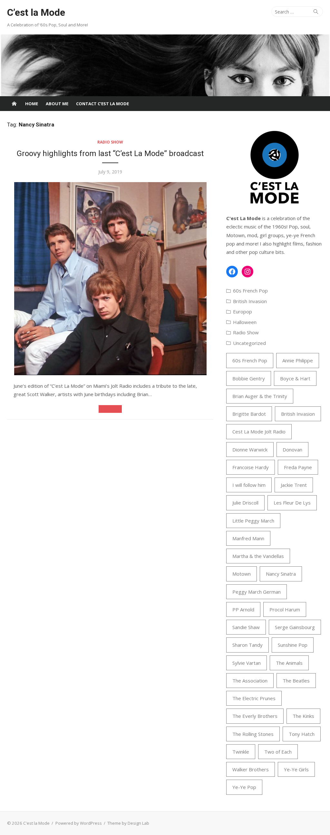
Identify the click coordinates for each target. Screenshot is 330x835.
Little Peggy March (253, 520)
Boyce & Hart (295, 378)
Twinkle (240, 751)
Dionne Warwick (249, 449)
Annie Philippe (297, 360)
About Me (57, 104)
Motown (241, 574)
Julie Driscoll (245, 502)
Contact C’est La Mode (102, 104)
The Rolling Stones (253, 734)
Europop (242, 311)
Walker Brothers (250, 769)
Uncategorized (249, 343)
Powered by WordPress (78, 823)
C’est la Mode (36, 12)
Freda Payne (298, 467)
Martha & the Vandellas (258, 556)
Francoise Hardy (250, 467)
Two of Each (278, 751)
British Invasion (250, 301)
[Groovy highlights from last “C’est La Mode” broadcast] (110, 278)
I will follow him (249, 485)
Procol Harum (284, 609)
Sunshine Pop (292, 645)
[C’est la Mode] (165, 65)
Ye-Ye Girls (296, 769)
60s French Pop (250, 290)
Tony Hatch (302, 734)
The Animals (289, 663)
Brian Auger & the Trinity (259, 396)
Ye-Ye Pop (244, 787)
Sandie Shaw (246, 627)
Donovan (292, 449)
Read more (110, 409)
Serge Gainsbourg (295, 627)
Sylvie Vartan (246, 663)
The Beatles (296, 680)
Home (31, 104)
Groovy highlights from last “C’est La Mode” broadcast (110, 153)
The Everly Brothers (254, 716)
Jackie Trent (294, 485)
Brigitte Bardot (249, 414)
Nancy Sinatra (281, 574)
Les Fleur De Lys (292, 502)
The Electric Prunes (254, 698)
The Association (249, 680)
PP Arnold (243, 609)
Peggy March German (256, 592)
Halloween (245, 322)
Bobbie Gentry (248, 378)
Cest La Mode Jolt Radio (259, 431)
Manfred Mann (248, 538)
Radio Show (110, 142)
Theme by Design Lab (128, 823)
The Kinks (303, 716)
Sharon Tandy (247, 645)
